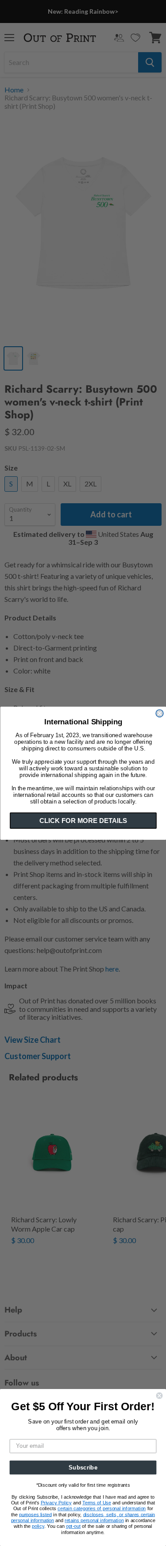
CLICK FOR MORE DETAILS (83, 820)
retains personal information (94, 1520)
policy (38, 1526)
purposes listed (35, 1515)
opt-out (73, 1526)
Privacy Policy (56, 1503)
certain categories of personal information (102, 1509)
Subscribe (83, 1467)
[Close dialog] (159, 713)
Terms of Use (96, 1503)
